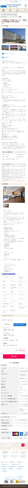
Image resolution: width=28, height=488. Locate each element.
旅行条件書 (7, 479)
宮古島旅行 (19, 468)
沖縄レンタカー (5, 464)
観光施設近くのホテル (6, 452)
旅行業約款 (13, 479)
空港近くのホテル (6, 456)
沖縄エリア (3, 6)
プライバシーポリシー (9, 476)
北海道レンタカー (16, 464)
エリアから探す (15, 452)
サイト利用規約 (19, 476)
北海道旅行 (21, 466)
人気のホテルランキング (24, 456)
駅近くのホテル (15, 456)
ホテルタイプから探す (24, 452)
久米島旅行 (4, 471)
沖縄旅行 (4, 466)
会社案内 (20, 479)
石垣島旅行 (11, 468)
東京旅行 (4, 468)
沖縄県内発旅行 (12, 466)
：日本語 (14, 1)
